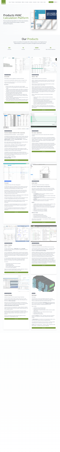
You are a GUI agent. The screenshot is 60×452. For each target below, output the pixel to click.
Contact (41, 2)
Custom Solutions (18, 2)
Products (13, 2)
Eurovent (26, 2)
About (45, 2)
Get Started (51, 2)
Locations (30, 2)
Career (38, 2)
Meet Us (23, 2)
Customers (35, 2)
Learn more (16, 102)
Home (10, 2)
